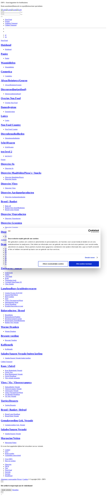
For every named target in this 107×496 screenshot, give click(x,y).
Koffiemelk (7, 344)
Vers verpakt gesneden (12, 378)
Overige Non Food (11, 98)
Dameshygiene (8, 107)
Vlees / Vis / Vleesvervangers (16, 382)
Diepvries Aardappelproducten (17, 192)
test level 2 (6, 151)
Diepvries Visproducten (13, 214)
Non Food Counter (11, 125)
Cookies (25, 479)
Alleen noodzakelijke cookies (53, 264)
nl (5, 35)
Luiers (4, 116)
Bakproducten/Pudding (12, 317)
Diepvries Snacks (11, 179)
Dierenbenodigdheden (12, 133)
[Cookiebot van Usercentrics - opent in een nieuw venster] (90, 231)
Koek (7, 278)
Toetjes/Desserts (9, 400)
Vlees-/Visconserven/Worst (14, 300)
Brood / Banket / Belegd (13, 409)
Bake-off (8, 206)
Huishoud (6, 45)
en (6, 37)
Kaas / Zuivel (8, 366)
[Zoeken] (21, 12)
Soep (6, 298)
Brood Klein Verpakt (12, 416)
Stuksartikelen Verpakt (12, 387)
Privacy (19, 479)
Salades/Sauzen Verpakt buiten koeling (21, 353)
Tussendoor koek (10, 280)
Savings (7, 474)
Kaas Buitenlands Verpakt (13, 370)
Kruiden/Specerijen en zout (14, 306)
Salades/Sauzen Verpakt (14, 429)
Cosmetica (6, 71)
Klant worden (9, 453)
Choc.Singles (9, 284)
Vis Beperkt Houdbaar (12, 394)
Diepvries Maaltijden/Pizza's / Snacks (21, 172)
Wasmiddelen (8, 62)
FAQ (6, 452)
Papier (4, 53)
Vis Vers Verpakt (10, 396)
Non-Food (8, 19)
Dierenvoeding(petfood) (13, 89)
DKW (7, 466)
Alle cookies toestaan (84, 264)
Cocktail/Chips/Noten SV (13, 282)
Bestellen (15, 490)
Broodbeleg (9, 315)
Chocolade (8, 276)
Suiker (7, 274)
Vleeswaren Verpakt (11, 391)
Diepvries (8, 464)
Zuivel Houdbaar (10, 304)
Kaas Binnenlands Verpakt (14, 374)
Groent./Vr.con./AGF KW (13, 293)
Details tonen (90, 257)
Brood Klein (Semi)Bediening (15, 320)
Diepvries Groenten (11, 223)
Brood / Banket (9, 201)
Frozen (7, 21)
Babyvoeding (9, 297)
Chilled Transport (11, 25)
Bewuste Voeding (11, 340)
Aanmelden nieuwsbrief (13, 455)
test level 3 (8, 156)
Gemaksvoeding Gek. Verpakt (17, 420)
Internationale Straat (11, 302)
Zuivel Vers (9, 372)
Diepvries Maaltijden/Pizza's (14, 177)
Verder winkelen (6, 490)
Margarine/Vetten (10, 438)
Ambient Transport (11, 23)
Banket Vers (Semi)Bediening (15, 208)
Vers (6, 468)
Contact (7, 450)
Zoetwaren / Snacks (11, 268)
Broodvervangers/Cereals (13, 319)
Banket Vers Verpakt (12, 322)
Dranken (5, 244)
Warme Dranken (10, 327)
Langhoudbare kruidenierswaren (18, 288)
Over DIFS (8, 459)
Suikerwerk (9, 273)
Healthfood (8, 476)
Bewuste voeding (10, 335)
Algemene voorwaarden (9, 479)
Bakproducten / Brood (13, 310)
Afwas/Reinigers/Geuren (14, 80)
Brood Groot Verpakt (12, 210)
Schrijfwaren (8, 142)
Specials (7, 472)
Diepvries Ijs (7, 164)
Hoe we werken (10, 461)
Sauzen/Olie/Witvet (11, 295)
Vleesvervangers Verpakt (13, 389)
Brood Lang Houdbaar (12, 414)
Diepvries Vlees (9, 183)
